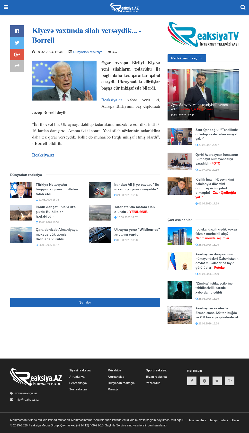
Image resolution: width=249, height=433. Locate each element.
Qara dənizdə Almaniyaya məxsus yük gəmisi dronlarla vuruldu (57, 234)
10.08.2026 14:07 (127, 217)
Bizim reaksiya (156, 376)
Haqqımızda (217, 420)
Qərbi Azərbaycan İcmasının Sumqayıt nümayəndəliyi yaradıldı (217, 159)
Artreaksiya (116, 376)
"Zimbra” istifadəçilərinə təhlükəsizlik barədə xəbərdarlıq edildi (214, 288)
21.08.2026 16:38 (48, 199)
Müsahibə (114, 370)
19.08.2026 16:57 (48, 222)
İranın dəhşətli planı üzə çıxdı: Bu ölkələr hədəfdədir (56, 211)
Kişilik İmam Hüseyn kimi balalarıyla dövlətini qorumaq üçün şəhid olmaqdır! (216, 188)
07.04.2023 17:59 (208, 203)
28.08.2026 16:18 (208, 323)
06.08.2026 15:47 (48, 244)
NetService (119, 425)
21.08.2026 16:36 (127, 194)
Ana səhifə (196, 420)
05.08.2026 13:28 (127, 240)
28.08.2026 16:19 (208, 298)
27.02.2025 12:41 (184, 115)
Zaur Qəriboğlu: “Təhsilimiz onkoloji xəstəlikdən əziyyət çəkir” (217, 134)
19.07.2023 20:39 (208, 169)
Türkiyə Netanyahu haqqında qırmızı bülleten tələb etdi (57, 189)
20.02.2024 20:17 (208, 144)
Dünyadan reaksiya (88, 52)
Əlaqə (235, 420)
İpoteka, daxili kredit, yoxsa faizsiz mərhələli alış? (216, 234)
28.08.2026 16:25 (208, 244)
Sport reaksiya (156, 370)
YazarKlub (153, 383)
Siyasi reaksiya (80, 370)
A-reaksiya (77, 376)
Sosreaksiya (78, 389)
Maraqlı (113, 389)
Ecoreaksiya (78, 383)
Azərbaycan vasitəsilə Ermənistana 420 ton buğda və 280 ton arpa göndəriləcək (217, 312)
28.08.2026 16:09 (208, 273)
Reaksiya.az (111, 99)
